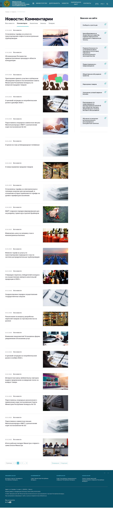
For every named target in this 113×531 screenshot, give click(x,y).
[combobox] (102, 4)
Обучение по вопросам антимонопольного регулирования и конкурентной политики (91, 121)
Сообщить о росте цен (90, 25)
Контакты (87, 3)
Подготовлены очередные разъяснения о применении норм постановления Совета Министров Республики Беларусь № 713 (21, 402)
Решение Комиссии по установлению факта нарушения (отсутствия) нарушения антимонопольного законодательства (91, 52)
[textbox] (102, 4)
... (24, 463)
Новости (65, 3)
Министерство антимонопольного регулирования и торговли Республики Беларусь (20, 3)
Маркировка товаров (90, 84)
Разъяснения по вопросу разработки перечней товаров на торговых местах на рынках (21, 319)
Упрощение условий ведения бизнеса (92, 93)
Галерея (52, 23)
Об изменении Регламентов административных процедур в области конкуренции (20, 58)
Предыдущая (55, 463)
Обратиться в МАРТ (76, 3)
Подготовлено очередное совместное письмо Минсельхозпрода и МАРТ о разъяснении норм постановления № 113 (22, 125)
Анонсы (43, 23)
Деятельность (54, 3)
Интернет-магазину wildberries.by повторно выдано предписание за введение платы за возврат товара (22, 380)
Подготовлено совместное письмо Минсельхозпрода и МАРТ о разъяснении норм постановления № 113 (21, 423)
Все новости (9, 23)
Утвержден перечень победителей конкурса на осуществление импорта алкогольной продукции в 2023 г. (22, 277)
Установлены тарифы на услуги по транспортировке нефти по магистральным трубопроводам (21, 36)
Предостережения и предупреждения (89, 65)
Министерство (41, 3)
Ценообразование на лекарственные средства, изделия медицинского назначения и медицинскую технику (92, 37)
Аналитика (34, 23)
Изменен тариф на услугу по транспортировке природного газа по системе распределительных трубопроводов (22, 255)
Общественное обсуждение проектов (92, 75)
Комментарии (22, 23)
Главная (7, 11)
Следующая (64, 463)
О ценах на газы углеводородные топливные (22, 145)
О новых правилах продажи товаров (19, 167)
